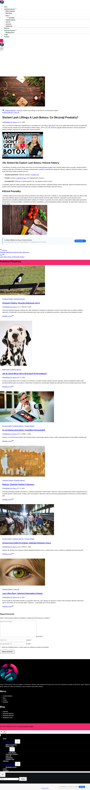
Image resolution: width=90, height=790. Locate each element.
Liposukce (8, 24)
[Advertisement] (45, 61)
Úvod (5, 6)
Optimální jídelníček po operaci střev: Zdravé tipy (14, 251)
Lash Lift (8, 22)
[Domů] (3, 110)
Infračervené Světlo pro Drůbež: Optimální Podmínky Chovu (26, 543)
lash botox (52, 125)
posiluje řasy (35, 174)
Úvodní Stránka (7, 696)
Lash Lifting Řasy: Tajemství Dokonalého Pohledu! (22, 593)
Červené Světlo (7, 426)
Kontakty (6, 36)
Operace (6, 28)
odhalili (59, 127)
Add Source (82, 786)
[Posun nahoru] (1, 732)
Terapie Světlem (29, 426)
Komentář (39, 636)
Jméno (29, 640)
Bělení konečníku (10, 11)
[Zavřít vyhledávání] (2, 775)
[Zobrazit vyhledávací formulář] (1, 40)
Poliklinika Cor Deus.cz (11, 122)
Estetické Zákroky (7, 112)
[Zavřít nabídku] (0, 735)
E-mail (29, 644)
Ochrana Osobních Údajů (25, 726)
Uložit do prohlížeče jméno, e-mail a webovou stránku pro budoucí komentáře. (25, 647)
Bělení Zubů (9, 13)
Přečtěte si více (8, 316)
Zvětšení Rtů (9, 26)
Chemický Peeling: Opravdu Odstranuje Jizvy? (21, 303)
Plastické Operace (8, 715)
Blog (4, 698)
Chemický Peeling (10, 19)
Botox (7, 749)
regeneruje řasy (21, 178)
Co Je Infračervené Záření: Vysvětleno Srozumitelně (23, 430)
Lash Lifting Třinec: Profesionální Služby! (12, 256)
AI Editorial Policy (45, 788)
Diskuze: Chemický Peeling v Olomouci (18, 484)
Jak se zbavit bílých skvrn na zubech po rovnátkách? (24, 374)
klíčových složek (47, 167)
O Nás (6, 34)
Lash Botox (11, 17)
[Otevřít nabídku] (1, 48)
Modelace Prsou (10, 32)
